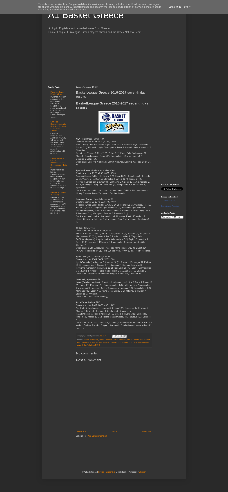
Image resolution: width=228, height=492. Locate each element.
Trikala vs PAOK (93, 345)
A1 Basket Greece (85, 15)
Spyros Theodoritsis (106, 472)
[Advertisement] (114, 59)
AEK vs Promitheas (91, 340)
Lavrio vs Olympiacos (141, 342)
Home (114, 431)
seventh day (81, 345)
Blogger (142, 472)
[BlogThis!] (116, 336)
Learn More (175, 7)
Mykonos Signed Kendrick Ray (57, 93)
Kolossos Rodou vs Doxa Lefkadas (103, 342)
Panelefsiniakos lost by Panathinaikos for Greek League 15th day (58, 162)
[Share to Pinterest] (125, 336)
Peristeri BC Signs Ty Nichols (58, 193)
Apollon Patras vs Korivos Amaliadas (112, 340)
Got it (187, 7)
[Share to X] (119, 336)
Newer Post (82, 431)
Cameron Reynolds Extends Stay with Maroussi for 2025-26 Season (58, 126)
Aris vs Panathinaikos (135, 340)
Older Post (146, 431)
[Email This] (113, 336)
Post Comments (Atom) (97, 436)
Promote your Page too (170, 206)
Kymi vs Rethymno (125, 342)
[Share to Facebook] (122, 336)
